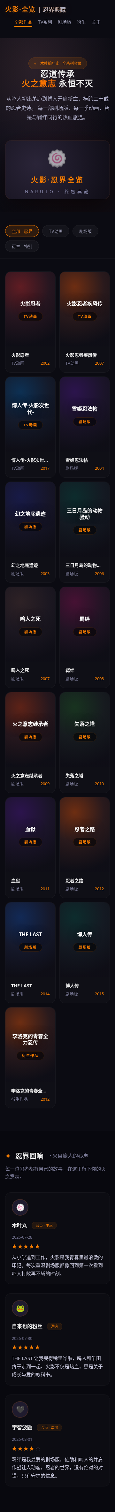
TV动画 (56, 231)
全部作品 (23, 22)
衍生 (81, 22)
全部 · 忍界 (22, 231)
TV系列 (45, 22)
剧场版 (64, 22)
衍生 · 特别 (22, 246)
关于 (96, 22)
